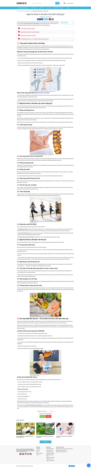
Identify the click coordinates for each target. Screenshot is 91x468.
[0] (64, 3)
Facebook (40, 19)
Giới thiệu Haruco (39, 453)
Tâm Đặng (43, 17)
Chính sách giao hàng (50, 457)
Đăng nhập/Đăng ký (70, 3)
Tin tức (49, 7)
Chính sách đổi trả (49, 459)
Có (42, 416)
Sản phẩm (41, 7)
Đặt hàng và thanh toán (50, 455)
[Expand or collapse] (72, 23)
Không (48, 416)
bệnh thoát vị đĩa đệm (43, 93)
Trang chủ (33, 7)
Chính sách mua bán (58, 7)
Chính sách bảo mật (50, 448)
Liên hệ (68, 7)
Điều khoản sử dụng (50, 451)
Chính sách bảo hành (50, 460)
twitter (46, 19)
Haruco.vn (49, 23)
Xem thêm (45, 441)
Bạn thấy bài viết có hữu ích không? (45, 413)
